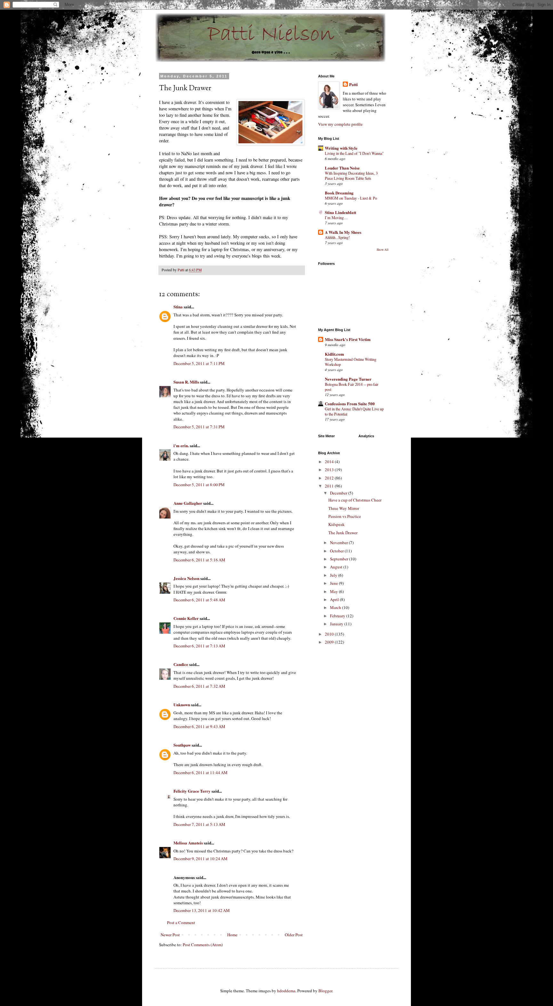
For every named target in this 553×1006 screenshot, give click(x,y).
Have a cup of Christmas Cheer (354, 500)
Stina (178, 307)
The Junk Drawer (342, 532)
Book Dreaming (339, 193)
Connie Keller (186, 618)
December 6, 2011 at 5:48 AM (199, 600)
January (337, 624)
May (334, 591)
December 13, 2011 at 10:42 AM (201, 910)
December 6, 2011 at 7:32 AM (199, 686)
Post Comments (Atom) (203, 944)
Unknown (181, 704)
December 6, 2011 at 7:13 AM (199, 646)
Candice (180, 664)
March (336, 607)
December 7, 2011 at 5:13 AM (199, 824)
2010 (330, 634)
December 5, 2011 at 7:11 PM (199, 363)
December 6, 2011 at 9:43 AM (199, 726)
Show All (383, 250)
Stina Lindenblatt (340, 212)
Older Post (294, 935)
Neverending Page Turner (348, 379)
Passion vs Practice (344, 516)
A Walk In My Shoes (343, 232)
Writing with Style (341, 148)
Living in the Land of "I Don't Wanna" (354, 153)
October (337, 551)
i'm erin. (181, 445)
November (339, 542)
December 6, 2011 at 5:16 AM (199, 560)
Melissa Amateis (188, 843)
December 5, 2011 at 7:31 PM (199, 427)
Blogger (325, 991)
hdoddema (286, 991)
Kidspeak (336, 524)
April (335, 599)
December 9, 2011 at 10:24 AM (200, 858)
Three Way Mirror (343, 508)
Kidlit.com (334, 354)
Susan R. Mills (186, 382)
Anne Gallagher (187, 503)
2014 (330, 461)
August (336, 567)
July (334, 575)
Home (232, 935)
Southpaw (182, 745)
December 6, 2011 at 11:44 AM (200, 772)
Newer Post (170, 935)
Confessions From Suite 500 (350, 403)
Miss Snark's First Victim (348, 339)
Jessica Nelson (186, 578)
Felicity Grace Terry (192, 791)
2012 (330, 478)
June (334, 583)
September (339, 559)
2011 (330, 486)
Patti (353, 84)
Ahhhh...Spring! (337, 237)
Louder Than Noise (342, 168)
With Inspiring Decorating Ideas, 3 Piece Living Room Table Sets (351, 175)
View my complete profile (340, 124)
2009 (330, 642)
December (339, 493)
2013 (330, 469)
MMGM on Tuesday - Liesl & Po (351, 198)
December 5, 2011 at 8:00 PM (199, 484)
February (338, 616)
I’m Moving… (336, 217)
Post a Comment (181, 922)
